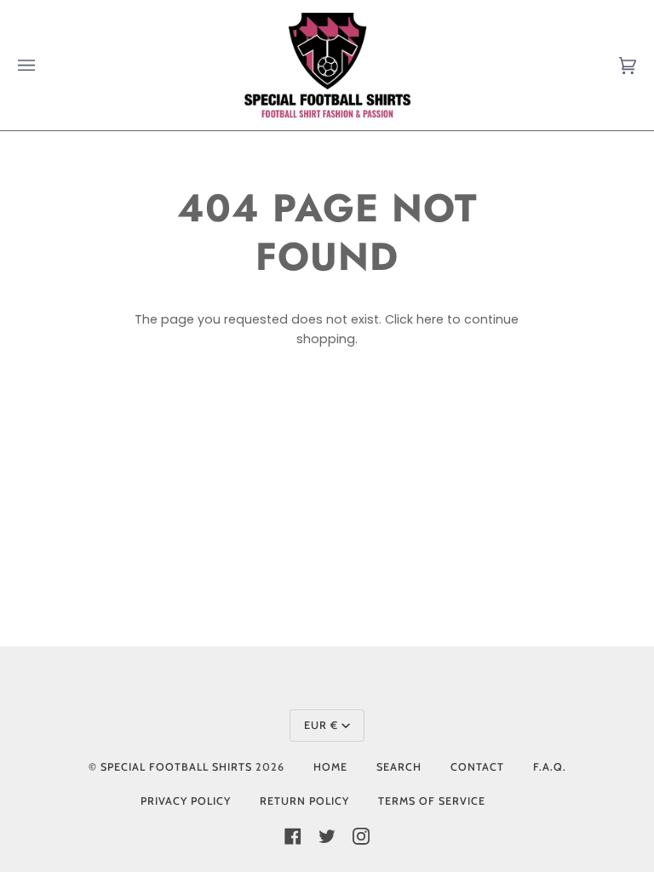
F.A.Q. (549, 766)
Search (399, 766)
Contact (477, 766)
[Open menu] (43, 65)
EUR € (321, 725)
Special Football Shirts (176, 766)
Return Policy (304, 801)
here (430, 319)
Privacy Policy (186, 801)
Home (330, 766)
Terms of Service (431, 801)
